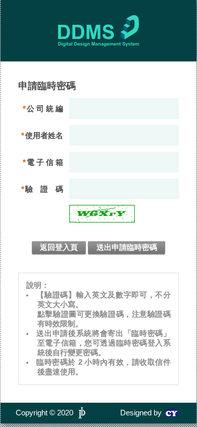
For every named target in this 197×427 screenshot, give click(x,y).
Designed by (141, 413)
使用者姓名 (44, 135)
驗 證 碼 (44, 189)
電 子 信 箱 (45, 162)
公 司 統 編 (45, 108)
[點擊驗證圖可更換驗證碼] (102, 214)
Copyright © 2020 (44, 413)
